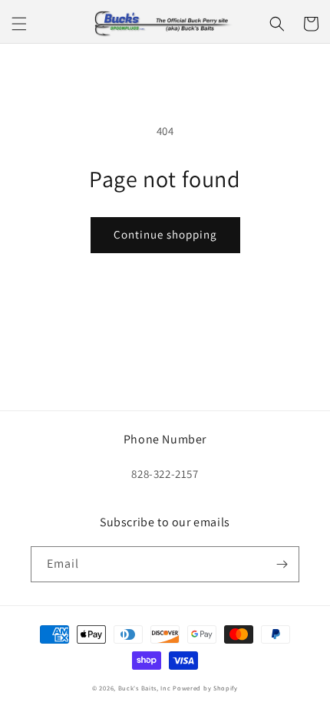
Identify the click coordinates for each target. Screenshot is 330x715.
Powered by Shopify (205, 688)
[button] (19, 24)
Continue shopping (165, 234)
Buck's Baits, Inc (144, 688)
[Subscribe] (282, 564)
